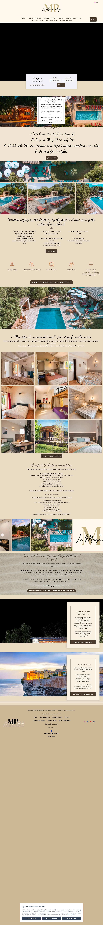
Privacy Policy (52, 720)
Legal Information (64, 720)
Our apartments (35, 18)
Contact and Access (73, 18)
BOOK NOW (51, 158)
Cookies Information (51, 724)
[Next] (100, 198)
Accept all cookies (71, 918)
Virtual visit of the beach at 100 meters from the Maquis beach (51, 591)
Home (24, 18)
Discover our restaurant (83, 642)
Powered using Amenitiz (51, 733)
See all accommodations (51, 456)
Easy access (51, 251)
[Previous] (2, 198)
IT (54, 727)
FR (52, 727)
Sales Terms (51, 736)
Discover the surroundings (83, 694)
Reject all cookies (31, 918)
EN (49, 727)
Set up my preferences (51, 918)
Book (93, 19)
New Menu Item (49, 18)
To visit (60, 18)
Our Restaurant (51, 21)
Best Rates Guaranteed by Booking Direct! (51, 282)
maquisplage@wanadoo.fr (50, 714)
